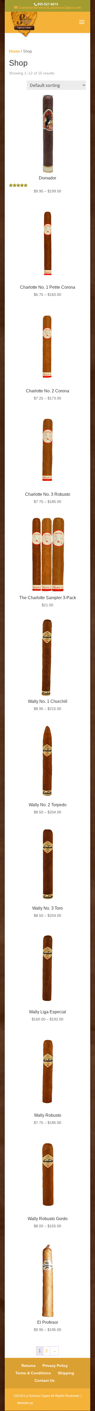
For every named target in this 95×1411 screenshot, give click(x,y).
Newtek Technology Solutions (56, 1403)
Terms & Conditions (33, 1373)
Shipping (66, 1373)
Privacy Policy (55, 1365)
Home (14, 51)
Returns (28, 1365)
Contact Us (45, 1380)
